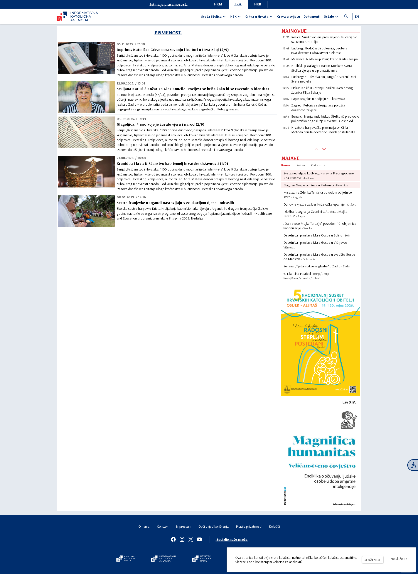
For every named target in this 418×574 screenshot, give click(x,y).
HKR (257, 4)
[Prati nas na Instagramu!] (182, 539)
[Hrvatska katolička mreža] (125, 558)
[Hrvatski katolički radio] (202, 558)
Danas (285, 165)
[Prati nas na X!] (190, 539)
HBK (233, 16)
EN (357, 16)
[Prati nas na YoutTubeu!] (199, 539)
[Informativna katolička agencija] (163, 558)
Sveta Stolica (211, 16)
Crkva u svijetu (288, 16)
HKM (218, 4)
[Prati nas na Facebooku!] (173, 539)
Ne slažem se (400, 558)
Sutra (301, 165)
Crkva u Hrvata (256, 16)
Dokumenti (311, 16)
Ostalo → (318, 165)
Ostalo (329, 16)
